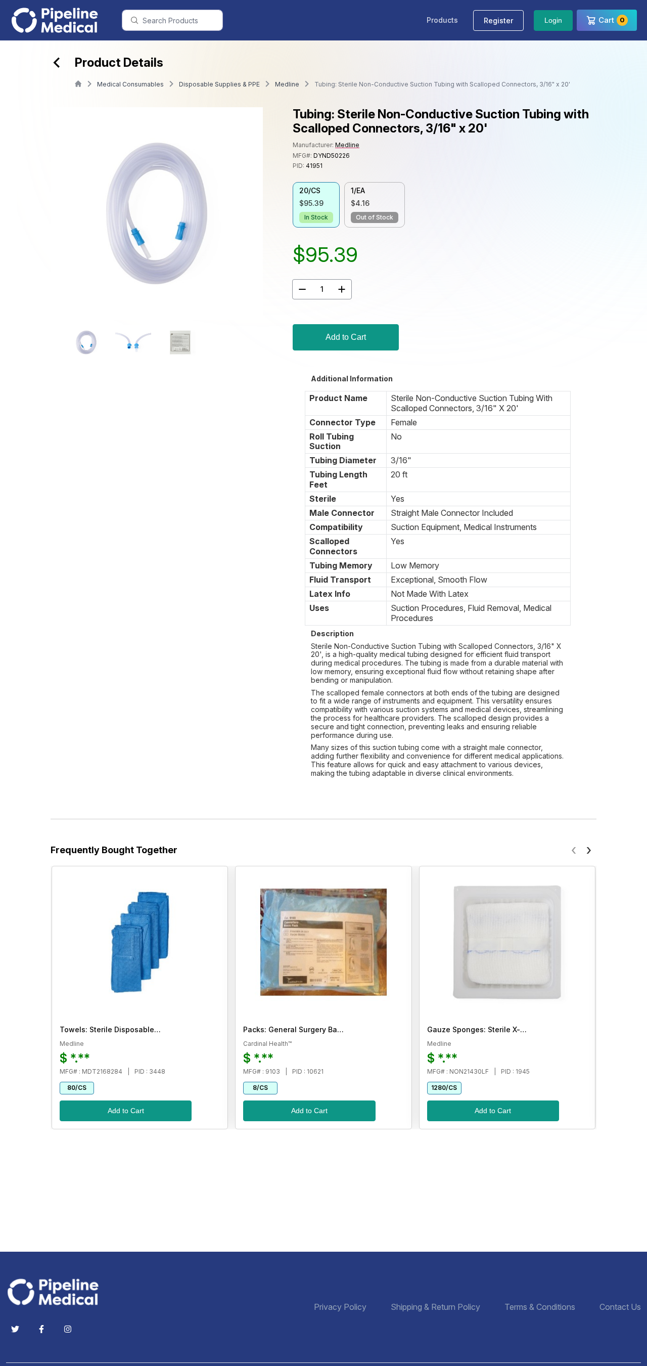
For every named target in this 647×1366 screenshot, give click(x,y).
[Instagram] (68, 1329)
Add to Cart (346, 337)
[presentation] (574, 849)
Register (498, 20)
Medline (287, 84)
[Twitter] (15, 1329)
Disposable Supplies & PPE (219, 84)
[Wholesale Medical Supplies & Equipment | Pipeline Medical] (56, 1292)
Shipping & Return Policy (435, 1307)
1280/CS (444, 1087)
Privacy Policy (340, 1307)
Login (553, 20)
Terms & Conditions (539, 1307)
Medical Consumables (130, 84)
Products (442, 20)
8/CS (260, 1087)
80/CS (76, 1087)
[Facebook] (41, 1329)
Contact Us (620, 1307)
